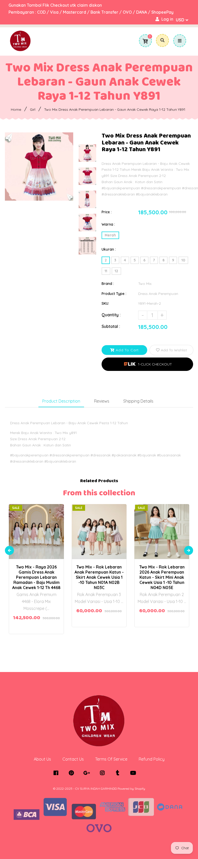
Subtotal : (111, 326)
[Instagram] (103, 773)
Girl (32, 109)
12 (116, 271)
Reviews (101, 401)
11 (106, 271)
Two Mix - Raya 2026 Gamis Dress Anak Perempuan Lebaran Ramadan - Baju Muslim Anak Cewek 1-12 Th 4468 (36, 577)
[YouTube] (134, 773)
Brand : (108, 283)
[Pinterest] (72, 773)
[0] (145, 41)
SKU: (105, 303)
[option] (39, 166)
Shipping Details (138, 401)
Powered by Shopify (131, 788)
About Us (42, 759)
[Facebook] (57, 773)
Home (16, 109)
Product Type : (114, 293)
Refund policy (151, 759)
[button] (147, 364)
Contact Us (73, 759)
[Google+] (88, 773)
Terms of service (111, 759)
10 (183, 260)
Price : (107, 212)
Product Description (61, 401)
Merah (110, 235)
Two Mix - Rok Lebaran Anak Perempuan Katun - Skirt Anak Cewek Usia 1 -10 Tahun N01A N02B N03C (99, 577)
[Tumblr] (118, 773)
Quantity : (111, 314)
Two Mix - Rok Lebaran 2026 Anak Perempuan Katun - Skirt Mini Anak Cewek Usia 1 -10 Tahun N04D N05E (162, 577)
